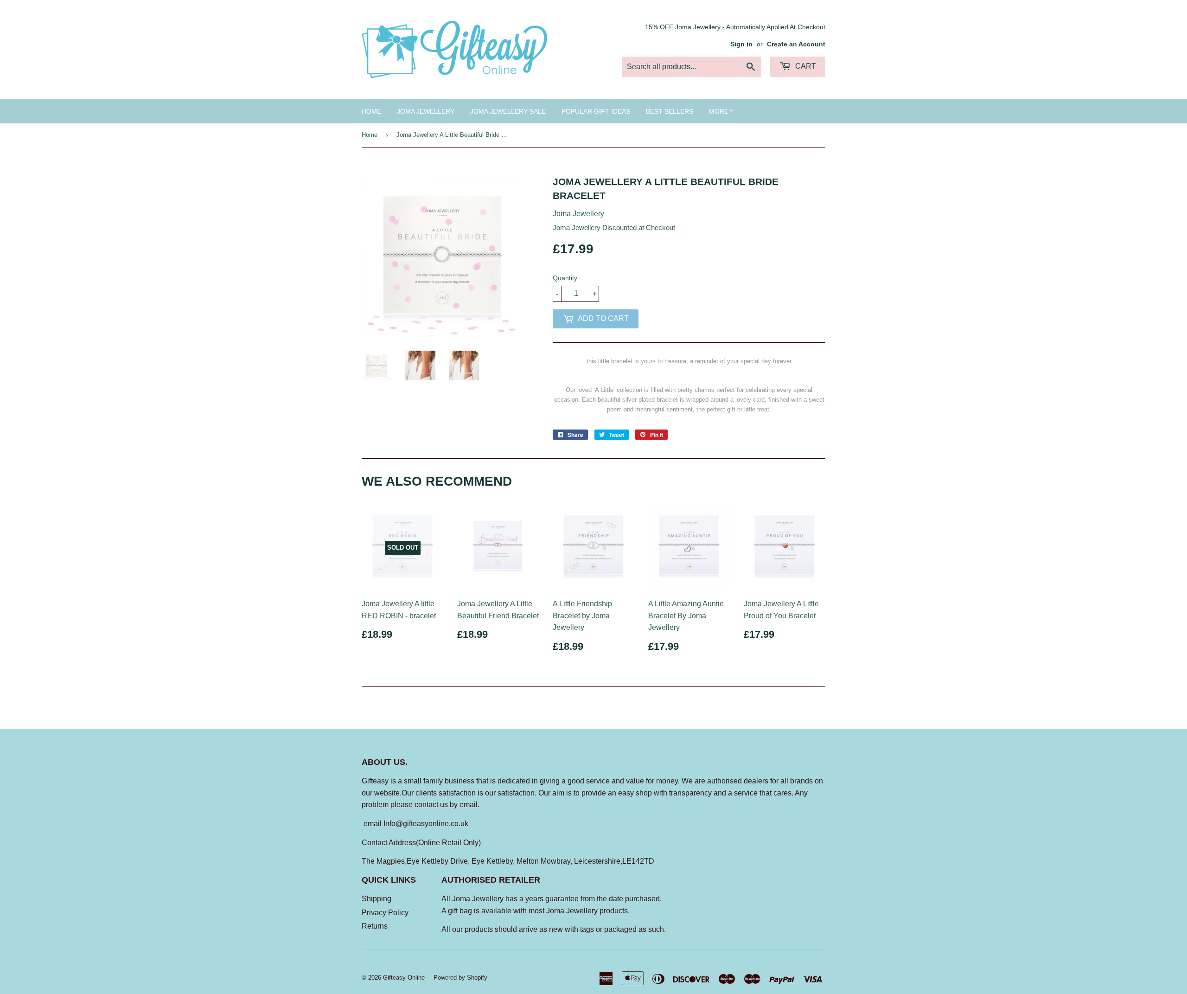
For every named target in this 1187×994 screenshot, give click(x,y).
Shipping (376, 899)
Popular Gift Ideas (596, 111)
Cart (804, 66)
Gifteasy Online (404, 977)
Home (371, 111)
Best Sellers (669, 111)
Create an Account (796, 44)
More (718, 111)
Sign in (741, 44)
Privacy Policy (385, 913)
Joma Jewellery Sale (508, 111)
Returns (375, 926)
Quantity (565, 278)
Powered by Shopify (460, 977)
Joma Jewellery (425, 111)
